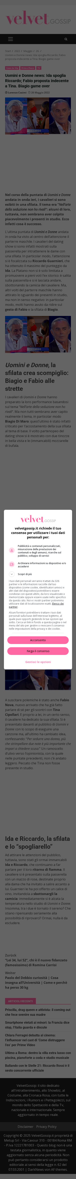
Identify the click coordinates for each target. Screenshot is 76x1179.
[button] (38, 574)
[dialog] (38, 589)
